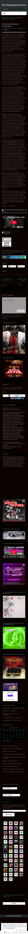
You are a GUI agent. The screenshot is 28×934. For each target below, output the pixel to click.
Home (3, 17)
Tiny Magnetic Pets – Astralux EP (12, 717)
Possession (5, 288)
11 (19, 733)
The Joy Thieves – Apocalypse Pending (13, 708)
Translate (14, 796)
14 (7, 735)
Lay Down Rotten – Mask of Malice (7, 279)
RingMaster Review (10, 28)
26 (23, 737)
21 (7, 737)
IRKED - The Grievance (9, 751)
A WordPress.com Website (14, 915)
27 (3, 739)
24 (16, 737)
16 (13, 735)
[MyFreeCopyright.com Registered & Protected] (14, 212)
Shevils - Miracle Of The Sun (10, 766)
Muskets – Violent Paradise (10, 761)
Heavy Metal (22, 287)
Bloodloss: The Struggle (22, 279)
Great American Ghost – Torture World (13, 771)
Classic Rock (15, 287)
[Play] (4, 556)
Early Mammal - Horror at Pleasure (12, 748)
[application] (14, 552)
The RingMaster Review (14, 5)
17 (16, 735)
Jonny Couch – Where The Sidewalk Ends (10, 714)
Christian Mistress (7, 287)
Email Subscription (7, 801)
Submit (14, 903)
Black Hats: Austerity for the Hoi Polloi (13, 769)
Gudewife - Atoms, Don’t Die (10, 746)
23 (13, 737)
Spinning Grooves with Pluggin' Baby (13, 754)
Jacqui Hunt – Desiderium (10, 710)
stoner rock (9, 290)
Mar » (8, 741)
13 (3, 735)
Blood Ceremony (19, 286)
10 (16, 733)
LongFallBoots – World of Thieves (12, 720)
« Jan (4, 741)
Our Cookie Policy (10, 928)
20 (4, 737)
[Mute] (21, 556)
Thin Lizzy (15, 290)
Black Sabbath (10, 286)
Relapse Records (12, 288)
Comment (20, 311)
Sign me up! (8, 814)
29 (10, 739)
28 (7, 739)
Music (8, 17)
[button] (23, 501)
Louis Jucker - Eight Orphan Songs (12, 763)
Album (13, 17)
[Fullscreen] (23, 556)
